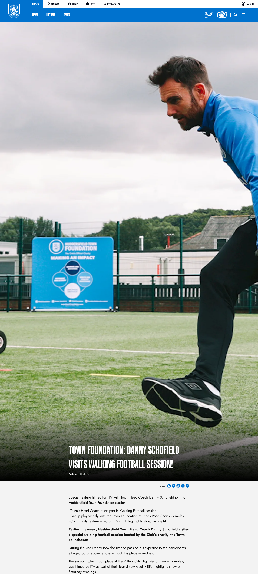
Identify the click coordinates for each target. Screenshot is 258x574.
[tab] (35, 4)
